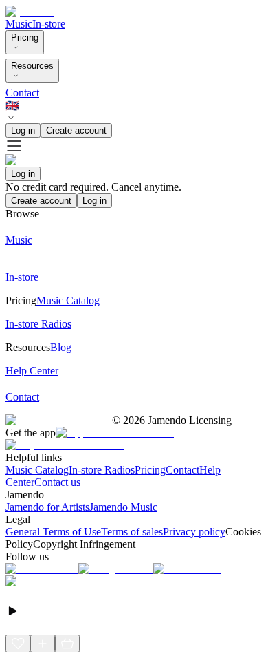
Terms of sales (132, 532)
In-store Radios (102, 470)
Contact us (57, 482)
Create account (76, 130)
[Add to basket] (67, 643)
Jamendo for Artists (47, 507)
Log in (23, 130)
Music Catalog (37, 470)
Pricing (24, 37)
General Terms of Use (53, 532)
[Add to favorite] (17, 643)
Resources (32, 66)
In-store (48, 24)
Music (18, 24)
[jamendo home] (29, 11)
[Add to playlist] (42, 643)
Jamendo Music (123, 507)
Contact (22, 92)
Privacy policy (194, 532)
